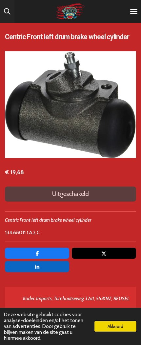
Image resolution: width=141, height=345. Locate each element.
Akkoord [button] (115, 326)
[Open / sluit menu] (134, 11)
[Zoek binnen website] (7, 11)
